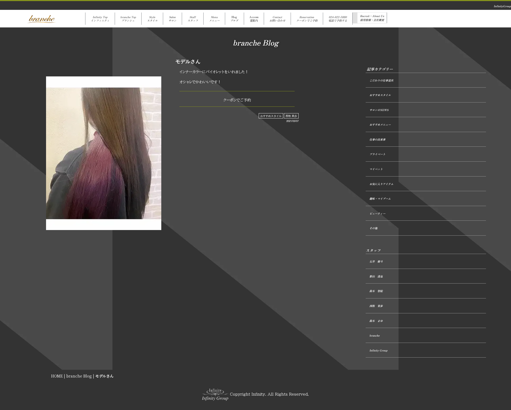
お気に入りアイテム (381, 184)
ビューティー (377, 213)
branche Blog (79, 376)
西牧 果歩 (291, 116)
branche (374, 335)
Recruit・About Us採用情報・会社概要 (372, 18)
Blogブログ (234, 18)
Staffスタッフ (192, 18)
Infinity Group (378, 350)
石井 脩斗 (376, 261)
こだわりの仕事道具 (381, 80)
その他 (373, 228)
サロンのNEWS (378, 110)
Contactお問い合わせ (277, 18)
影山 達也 (376, 276)
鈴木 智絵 (376, 291)
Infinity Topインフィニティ (100, 18)
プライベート (377, 154)
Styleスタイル (152, 18)
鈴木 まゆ (376, 321)
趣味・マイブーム (380, 198)
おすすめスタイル (271, 116)
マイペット (376, 169)
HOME (57, 376)
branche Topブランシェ (128, 18)
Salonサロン (172, 18)
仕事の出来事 (377, 139)
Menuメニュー (214, 18)
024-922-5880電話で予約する (337, 18)
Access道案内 (253, 18)
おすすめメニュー (380, 124)
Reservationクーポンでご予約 (307, 18)
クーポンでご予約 (237, 100)
